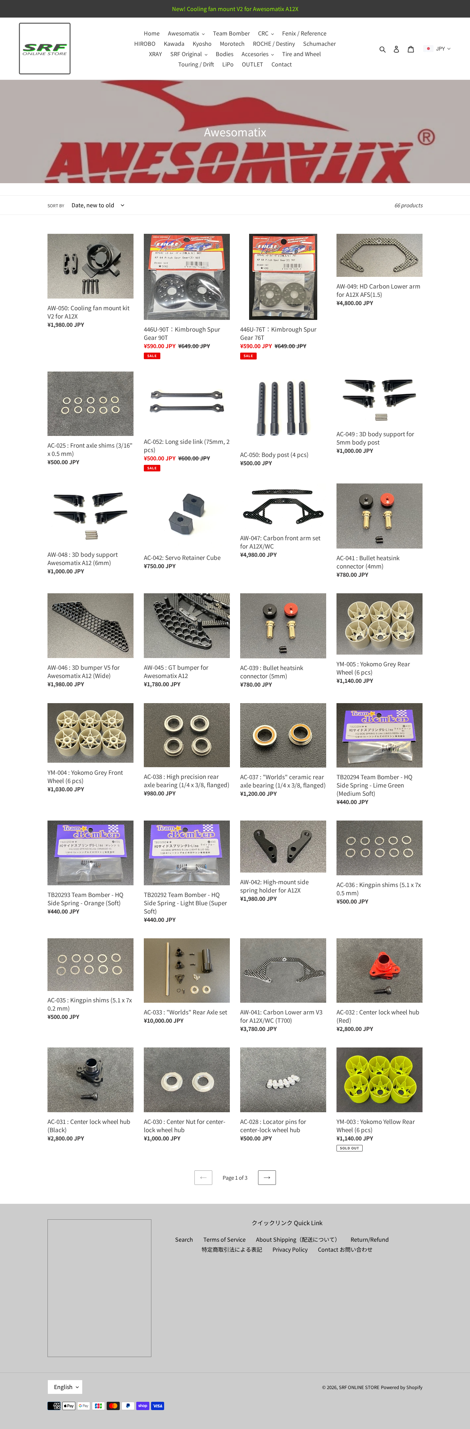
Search (184, 1239)
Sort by (55, 205)
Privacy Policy (290, 1249)
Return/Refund (370, 1239)
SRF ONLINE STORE (359, 1387)
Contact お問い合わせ (345, 1249)
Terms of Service (224, 1239)
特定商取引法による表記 (232, 1249)
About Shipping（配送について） (298, 1239)
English (63, 1387)
